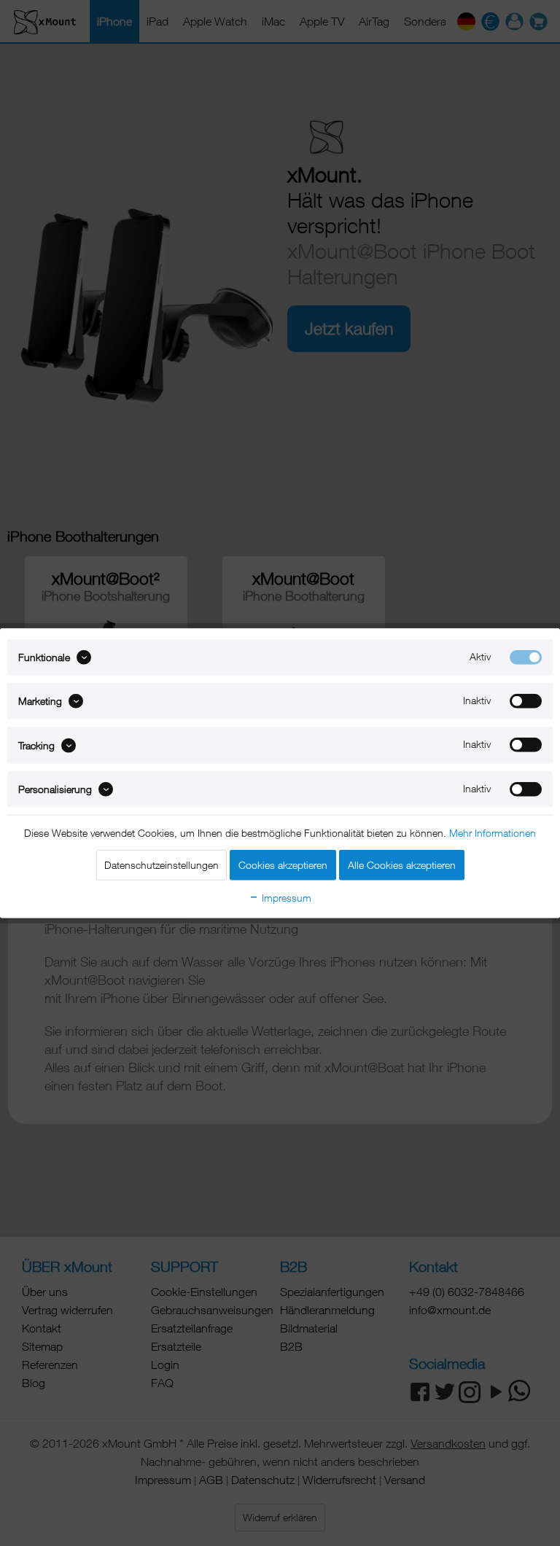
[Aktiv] (526, 656)
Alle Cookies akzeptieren (402, 865)
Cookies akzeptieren (282, 865)
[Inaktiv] (526, 701)
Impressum (285, 897)
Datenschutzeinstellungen (161, 865)
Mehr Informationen (492, 833)
